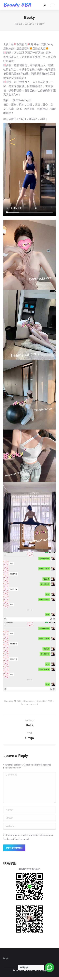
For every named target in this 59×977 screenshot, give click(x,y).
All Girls (17, 701)
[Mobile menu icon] (52, 5)
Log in (6, 958)
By (29, 701)
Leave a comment (29, 704)
